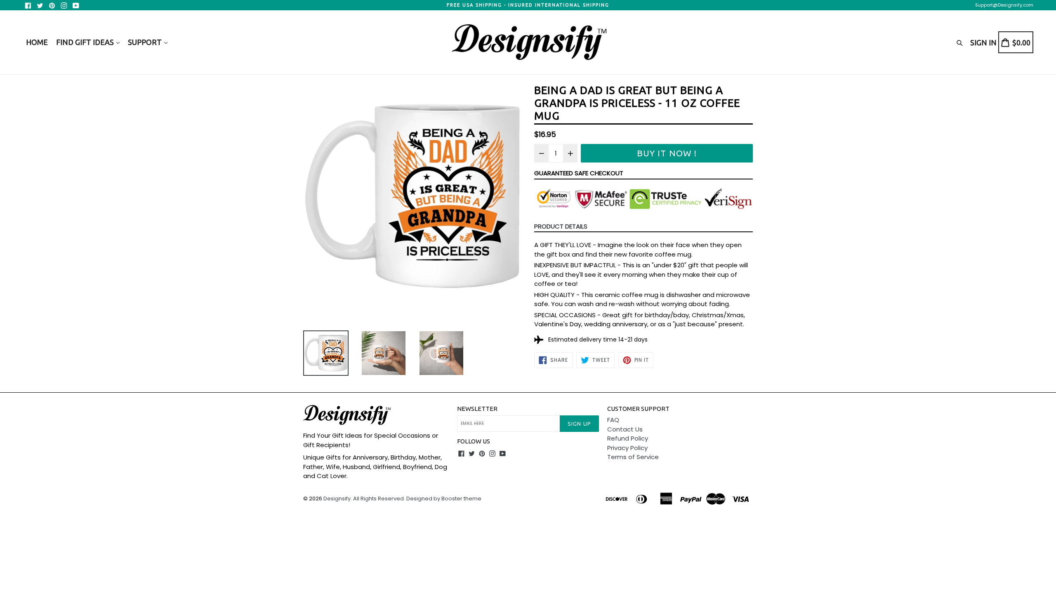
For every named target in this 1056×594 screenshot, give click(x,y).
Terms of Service (633, 457)
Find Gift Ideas (86, 42)
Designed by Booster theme (443, 498)
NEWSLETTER (477, 408)
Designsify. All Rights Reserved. (364, 498)
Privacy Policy (627, 447)
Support (145, 42)
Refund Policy (627, 438)
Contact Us (625, 429)
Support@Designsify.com (1004, 5)
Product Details (560, 226)
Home (37, 42)
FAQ (613, 419)
